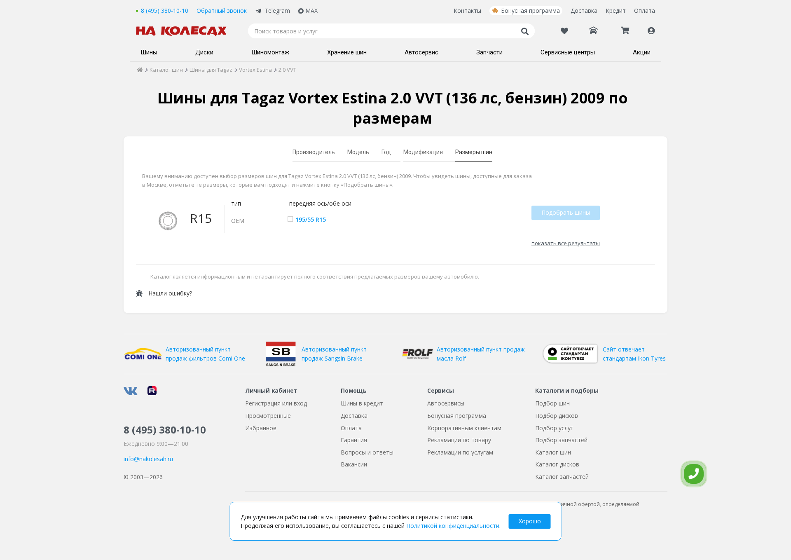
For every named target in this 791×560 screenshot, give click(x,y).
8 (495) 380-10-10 (164, 10)
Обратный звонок (222, 10)
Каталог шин (553, 452)
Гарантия (354, 440)
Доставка (584, 10)
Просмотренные (268, 415)
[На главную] (185, 31)
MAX (311, 10)
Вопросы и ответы (367, 452)
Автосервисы (445, 403)
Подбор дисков (556, 415)
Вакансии (354, 464)
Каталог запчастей (562, 476)
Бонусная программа (530, 10)
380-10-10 (165, 429)
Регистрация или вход (276, 403)
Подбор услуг (554, 428)
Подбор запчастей (561, 440)
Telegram (277, 10)
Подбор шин (552, 403)
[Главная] (140, 69)
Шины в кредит (362, 403)
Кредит (616, 10)
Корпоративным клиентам (464, 428)
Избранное (260, 428)
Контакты (467, 10)
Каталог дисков (557, 464)
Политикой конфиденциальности (452, 526)
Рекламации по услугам (460, 452)
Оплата (644, 10)
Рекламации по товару (459, 440)
